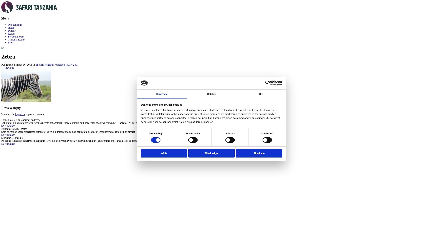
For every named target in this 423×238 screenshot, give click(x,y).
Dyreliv (12, 30)
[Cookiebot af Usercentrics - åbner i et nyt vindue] (267, 82)
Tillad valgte (211, 153)
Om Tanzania (15, 24)
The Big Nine (43, 64)
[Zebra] (26, 101)
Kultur (11, 33)
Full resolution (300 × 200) (64, 64)
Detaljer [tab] (211, 94)
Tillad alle (259, 153)
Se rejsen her (8, 125)
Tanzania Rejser (16, 39)
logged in (20, 114)
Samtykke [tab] (162, 94)
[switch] (193, 140)
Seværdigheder (16, 36)
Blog (10, 42)
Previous (7, 67)
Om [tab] (261, 94)
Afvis (164, 153)
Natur (11, 27)
